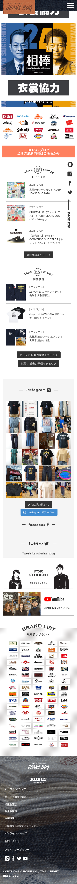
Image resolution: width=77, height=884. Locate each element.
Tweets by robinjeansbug (38, 553)
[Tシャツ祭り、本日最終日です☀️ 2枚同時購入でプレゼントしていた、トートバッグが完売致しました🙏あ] (63, 425)
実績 (23, 797)
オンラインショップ (16, 833)
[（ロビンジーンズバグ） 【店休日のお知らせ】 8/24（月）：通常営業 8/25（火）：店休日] (30, 408)
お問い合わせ (12, 841)
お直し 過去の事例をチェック (38, 363)
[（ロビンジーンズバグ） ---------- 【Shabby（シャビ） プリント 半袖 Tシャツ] (47, 408)
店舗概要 (10, 825)
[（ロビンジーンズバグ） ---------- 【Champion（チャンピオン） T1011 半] (63, 441)
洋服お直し (11, 804)
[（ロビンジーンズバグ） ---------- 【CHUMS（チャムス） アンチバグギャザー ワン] (14, 457)
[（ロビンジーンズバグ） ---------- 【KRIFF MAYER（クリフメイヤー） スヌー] (47, 425)
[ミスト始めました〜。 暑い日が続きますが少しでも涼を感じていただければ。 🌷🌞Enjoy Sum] (14, 473)
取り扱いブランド (26, 825)
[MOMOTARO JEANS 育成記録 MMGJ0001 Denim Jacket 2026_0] (47, 473)
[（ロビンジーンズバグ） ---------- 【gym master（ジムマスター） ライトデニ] (30, 441)
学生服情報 (11, 811)
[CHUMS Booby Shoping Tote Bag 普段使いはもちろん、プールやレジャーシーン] (30, 490)
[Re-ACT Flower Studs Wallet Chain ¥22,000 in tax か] (47, 441)
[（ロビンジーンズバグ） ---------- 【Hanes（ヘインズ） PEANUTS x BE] (14, 408)
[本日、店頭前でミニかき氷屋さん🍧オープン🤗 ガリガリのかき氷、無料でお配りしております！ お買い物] (30, 457)
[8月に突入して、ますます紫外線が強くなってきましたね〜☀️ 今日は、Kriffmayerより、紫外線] (63, 490)
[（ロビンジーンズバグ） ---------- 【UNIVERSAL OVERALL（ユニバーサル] (30, 473)
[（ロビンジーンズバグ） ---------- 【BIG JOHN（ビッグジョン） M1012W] (14, 441)
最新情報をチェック (38, 255)
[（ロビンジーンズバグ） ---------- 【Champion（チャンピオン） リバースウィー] (47, 457)
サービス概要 (12, 797)
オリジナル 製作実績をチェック (39, 355)
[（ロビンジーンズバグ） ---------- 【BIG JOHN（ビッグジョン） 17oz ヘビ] (30, 425)
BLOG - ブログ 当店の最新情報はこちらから (38, 151)
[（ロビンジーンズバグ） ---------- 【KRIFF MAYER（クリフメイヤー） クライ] (63, 408)
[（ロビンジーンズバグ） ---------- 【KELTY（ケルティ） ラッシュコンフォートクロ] (63, 457)
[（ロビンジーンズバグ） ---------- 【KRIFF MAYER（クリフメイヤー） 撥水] (14, 425)
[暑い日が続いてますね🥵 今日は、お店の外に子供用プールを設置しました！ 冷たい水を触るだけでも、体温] (63, 473)
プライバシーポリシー (17, 849)
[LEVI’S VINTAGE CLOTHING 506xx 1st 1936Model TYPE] (14, 490)
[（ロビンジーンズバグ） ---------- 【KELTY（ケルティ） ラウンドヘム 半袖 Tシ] (47, 490)
